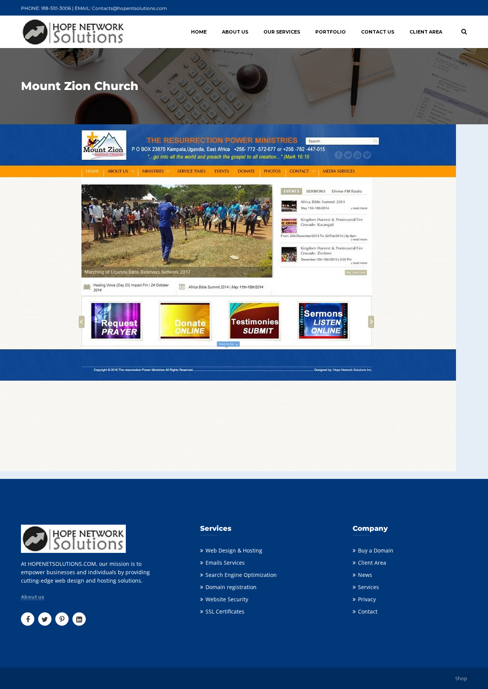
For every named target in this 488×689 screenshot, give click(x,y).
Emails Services (225, 562)
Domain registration (231, 587)
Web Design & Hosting (233, 550)
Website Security (226, 599)
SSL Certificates (224, 611)
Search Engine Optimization (241, 574)
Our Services (281, 32)
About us (32, 597)
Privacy (367, 599)
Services (368, 587)
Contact (367, 611)
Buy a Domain (375, 550)
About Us (235, 32)
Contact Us (377, 32)
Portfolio (330, 32)
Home (199, 32)
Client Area (425, 32)
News (365, 574)
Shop (461, 678)
